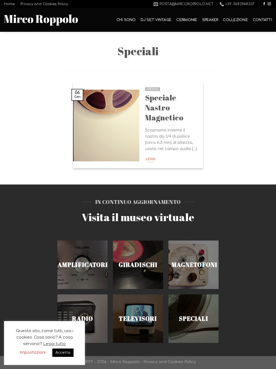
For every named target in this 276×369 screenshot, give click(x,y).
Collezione (235, 20)
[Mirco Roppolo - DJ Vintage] (41, 20)
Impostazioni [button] (33, 352)
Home (9, 4)
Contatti (262, 20)
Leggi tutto (54, 344)
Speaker (210, 20)
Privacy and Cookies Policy (44, 4)
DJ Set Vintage (156, 20)
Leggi (151, 159)
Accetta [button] (63, 352)
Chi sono (126, 20)
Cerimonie (186, 20)
